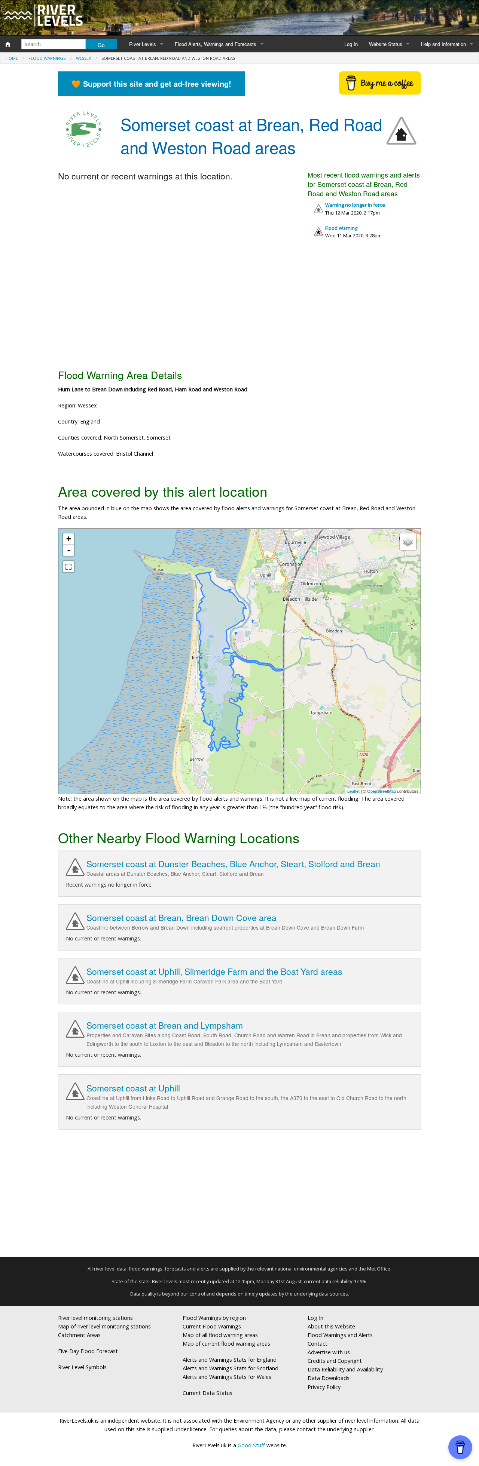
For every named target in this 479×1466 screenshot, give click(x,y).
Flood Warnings (46, 58)
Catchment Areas (79, 1335)
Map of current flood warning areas (226, 1343)
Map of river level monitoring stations (104, 1326)
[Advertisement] (239, 307)
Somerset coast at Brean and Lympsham (164, 1025)
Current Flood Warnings (212, 1326)
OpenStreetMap (381, 791)
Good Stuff (251, 1445)
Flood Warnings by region (214, 1317)
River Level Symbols (82, 1367)
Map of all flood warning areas (220, 1335)
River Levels (142, 43)
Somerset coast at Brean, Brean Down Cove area (181, 917)
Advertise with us (329, 1352)
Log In (351, 43)
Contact (317, 1343)
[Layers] (408, 541)
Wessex (83, 58)
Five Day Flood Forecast (88, 1351)
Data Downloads (329, 1378)
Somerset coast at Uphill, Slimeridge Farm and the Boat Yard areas (214, 971)
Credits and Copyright (335, 1360)
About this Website (331, 1326)
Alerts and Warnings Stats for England (230, 1359)
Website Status (385, 43)
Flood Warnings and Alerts (340, 1335)
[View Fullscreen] (68, 566)
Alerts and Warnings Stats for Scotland (230, 1368)
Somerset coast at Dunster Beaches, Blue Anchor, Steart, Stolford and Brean (233, 863)
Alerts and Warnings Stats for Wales (227, 1376)
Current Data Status (207, 1392)
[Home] (8, 44)
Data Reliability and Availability (345, 1369)
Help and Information (443, 43)
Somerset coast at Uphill (133, 1088)
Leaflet (353, 791)
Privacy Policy (324, 1386)
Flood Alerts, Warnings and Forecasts (215, 43)
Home (12, 58)
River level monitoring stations (95, 1317)
